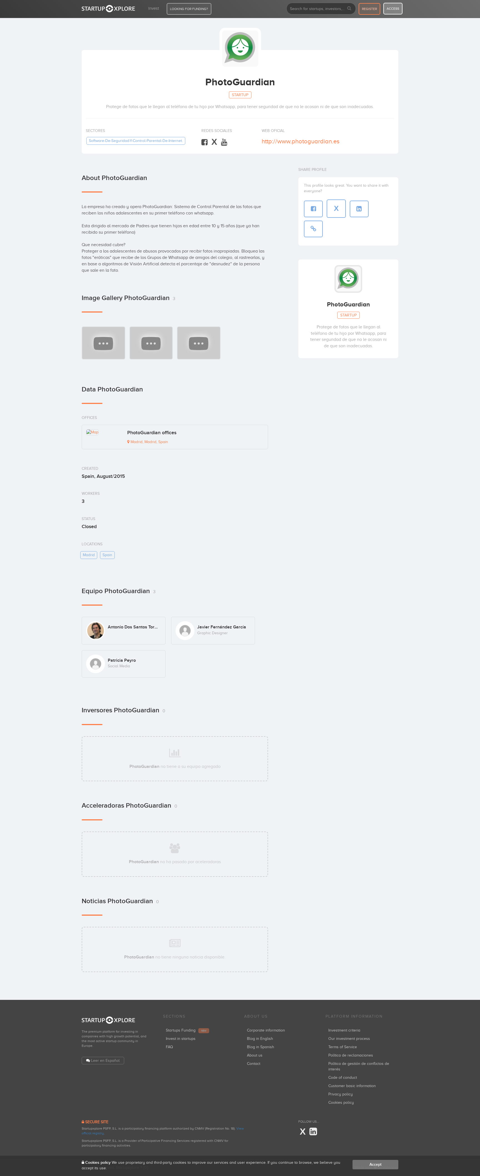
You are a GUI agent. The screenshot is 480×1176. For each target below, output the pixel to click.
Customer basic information (352, 1086)
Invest (153, 8)
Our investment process (349, 1039)
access (393, 9)
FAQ (169, 1047)
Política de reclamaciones (350, 1055)
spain (107, 555)
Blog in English (260, 1039)
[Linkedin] (313, 1131)
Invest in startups (181, 1039)
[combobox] (321, 8)
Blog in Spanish (260, 1047)
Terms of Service (342, 1047)
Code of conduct (342, 1077)
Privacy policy (340, 1094)
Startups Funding (186, 1030)
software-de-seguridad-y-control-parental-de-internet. (136, 141)
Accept (375, 1164)
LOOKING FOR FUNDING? (189, 9)
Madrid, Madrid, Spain (148, 442)
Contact (253, 1064)
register (369, 9)
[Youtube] (224, 142)
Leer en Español (105, 1060)
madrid (89, 555)
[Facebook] (204, 142)
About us (254, 1055)
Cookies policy (341, 1102)
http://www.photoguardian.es (300, 141)
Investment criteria (344, 1030)
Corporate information (266, 1030)
